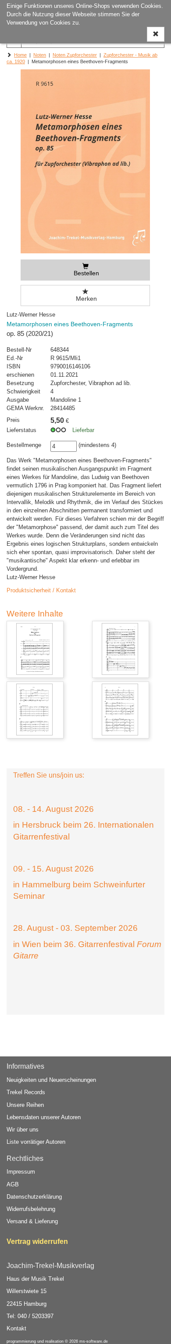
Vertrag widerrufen (37, 1241)
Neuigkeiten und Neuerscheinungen (51, 1080)
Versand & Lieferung (32, 1221)
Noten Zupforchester (75, 55)
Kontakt (16, 1328)
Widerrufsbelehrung (31, 1209)
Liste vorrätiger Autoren (36, 1142)
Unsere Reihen (25, 1105)
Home (20, 55)
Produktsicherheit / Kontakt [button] (41, 590)
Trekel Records (26, 1092)
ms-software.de (93, 1341)
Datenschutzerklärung (34, 1196)
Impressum (21, 1171)
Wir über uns (23, 1129)
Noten (39, 55)
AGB (13, 1184)
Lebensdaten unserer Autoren (44, 1117)
